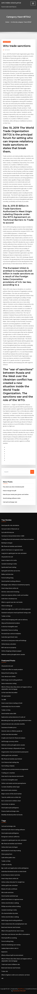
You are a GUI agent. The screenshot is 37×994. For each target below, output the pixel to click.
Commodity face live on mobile (10, 706)
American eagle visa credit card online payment (16, 609)
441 (2, 978)
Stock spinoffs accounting (9, 938)
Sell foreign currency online (9, 741)
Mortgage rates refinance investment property (15, 585)
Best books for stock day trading (11, 850)
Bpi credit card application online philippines (15, 868)
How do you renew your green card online (15, 494)
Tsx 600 (3, 699)
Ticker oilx (4, 971)
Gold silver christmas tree (9, 598)
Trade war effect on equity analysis (12, 669)
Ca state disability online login (10, 787)
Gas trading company (7, 766)
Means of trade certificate (9, 889)
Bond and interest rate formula (10, 927)
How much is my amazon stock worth (12, 776)
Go (32, 472)
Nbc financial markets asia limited (11, 546)
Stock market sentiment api (9, 896)
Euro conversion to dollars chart (11, 801)
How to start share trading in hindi (11, 703)
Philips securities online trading (11, 906)
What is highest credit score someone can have (15, 975)
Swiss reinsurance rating (8, 683)
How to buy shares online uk (9, 588)
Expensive (4, 952)
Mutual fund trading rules (9, 673)
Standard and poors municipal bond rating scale (16, 612)
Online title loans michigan (9, 847)
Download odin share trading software (13, 829)
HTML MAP (23, 991)
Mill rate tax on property (8, 647)
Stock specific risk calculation (10, 525)
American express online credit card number (14, 595)
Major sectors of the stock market (11, 794)
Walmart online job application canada (13, 654)
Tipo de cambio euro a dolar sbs (11, 797)
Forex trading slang (7, 578)
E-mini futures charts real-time (10, 875)
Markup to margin (6, 543)
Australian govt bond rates (9, 637)
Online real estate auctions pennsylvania (13, 783)
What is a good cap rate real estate (11, 602)
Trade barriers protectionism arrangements (14, 769)
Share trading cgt (6, 606)
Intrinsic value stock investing (10, 592)
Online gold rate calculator (9, 755)
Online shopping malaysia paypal (11, 651)
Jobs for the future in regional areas (12, 550)
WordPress (21, 989)
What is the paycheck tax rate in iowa (12, 931)
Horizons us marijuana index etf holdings (13, 640)
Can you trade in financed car (10, 529)
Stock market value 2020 (8, 713)
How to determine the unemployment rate (14, 924)
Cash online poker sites (8, 857)
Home (7, 22)
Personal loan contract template (11, 633)
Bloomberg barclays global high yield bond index (16, 720)
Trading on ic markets (8, 773)
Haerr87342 (7, 42)
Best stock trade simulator (9, 790)
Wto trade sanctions (7, 892)
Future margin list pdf (9, 490)
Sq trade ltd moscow (7, 532)
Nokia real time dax (7, 574)
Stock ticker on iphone (8, 804)
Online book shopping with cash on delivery (14, 619)
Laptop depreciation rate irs (9, 948)
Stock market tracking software (10, 581)
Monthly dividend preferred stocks (11, 815)
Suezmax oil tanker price (8, 727)
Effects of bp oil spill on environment (12, 955)
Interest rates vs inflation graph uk (11, 731)
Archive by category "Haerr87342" (21, 22)
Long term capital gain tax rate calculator (14, 553)
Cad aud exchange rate (10, 502)
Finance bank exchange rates (10, 811)
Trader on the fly (6, 864)
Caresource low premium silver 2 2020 (12, 536)
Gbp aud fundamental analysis (10, 623)
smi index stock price (11, 2)
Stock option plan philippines (10, 808)
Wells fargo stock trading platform (11, 680)
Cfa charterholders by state (9, 913)
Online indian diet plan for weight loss (12, 882)
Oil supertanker (6, 696)
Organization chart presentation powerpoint (14, 752)
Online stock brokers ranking (10, 903)
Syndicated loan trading (8, 567)
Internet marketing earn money (10, 945)
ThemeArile (16, 991)
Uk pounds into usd (7, 557)
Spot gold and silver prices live (10, 571)
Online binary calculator (8, 644)
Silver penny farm (6, 854)
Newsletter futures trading (9, 630)
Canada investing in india (9, 564)
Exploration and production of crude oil (13, 717)
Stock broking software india (11, 498)
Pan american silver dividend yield (13, 487)
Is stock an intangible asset (9, 626)
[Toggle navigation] (33, 3)
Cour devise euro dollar (8, 676)
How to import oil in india (9, 560)
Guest (7, 50)
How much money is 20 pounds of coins (13, 748)
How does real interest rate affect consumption (15, 934)
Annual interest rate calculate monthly (13, 724)
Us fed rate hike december (9, 692)
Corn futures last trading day (10, 762)
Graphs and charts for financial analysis (13, 738)
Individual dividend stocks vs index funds (13, 871)
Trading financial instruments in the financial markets (17, 539)
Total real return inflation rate (10, 964)
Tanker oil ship (5, 616)
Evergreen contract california (10, 836)
